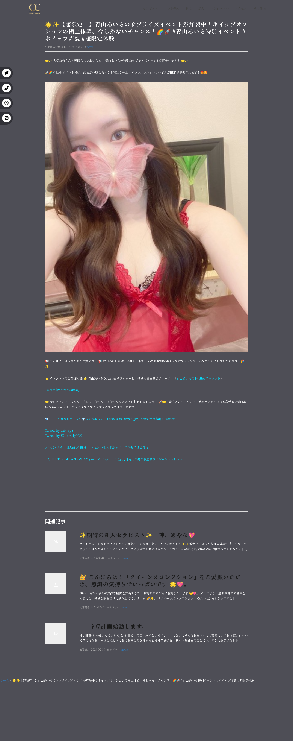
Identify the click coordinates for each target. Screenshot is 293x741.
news (89, 47)
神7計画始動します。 (113, 626)
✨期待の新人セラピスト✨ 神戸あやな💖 (137, 535)
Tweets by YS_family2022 (64, 435)
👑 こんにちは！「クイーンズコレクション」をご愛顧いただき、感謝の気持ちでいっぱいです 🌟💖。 (160, 580)
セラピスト (150, 8)
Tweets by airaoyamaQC (63, 390)
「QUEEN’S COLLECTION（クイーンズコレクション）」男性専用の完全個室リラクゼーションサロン (113, 459)
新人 (201, 8)
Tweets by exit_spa (59, 430)
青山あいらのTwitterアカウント (198, 378)
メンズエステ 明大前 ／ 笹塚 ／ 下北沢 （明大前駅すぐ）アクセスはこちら (96, 447)
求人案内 (260, 8)
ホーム (4, 680)
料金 (189, 8)
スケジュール (220, 8)
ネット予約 (171, 8)
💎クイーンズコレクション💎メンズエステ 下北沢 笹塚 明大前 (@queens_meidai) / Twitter (110, 419)
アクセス (241, 8)
